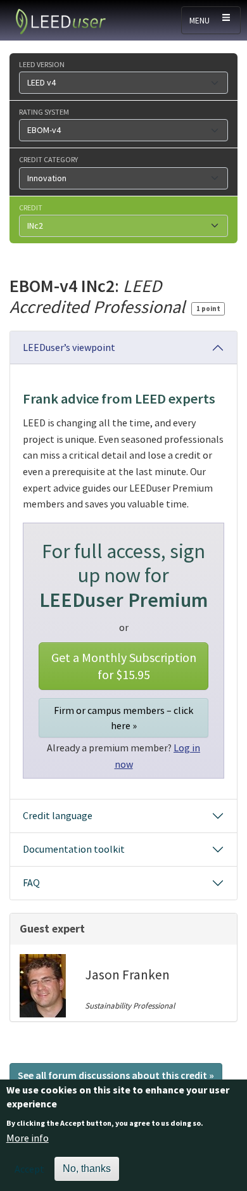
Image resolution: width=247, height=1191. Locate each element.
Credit (30, 207)
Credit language (57, 815)
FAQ (31, 882)
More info (27, 1137)
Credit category (48, 159)
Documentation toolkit (74, 849)
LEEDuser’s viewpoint (69, 347)
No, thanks (87, 1168)
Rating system (44, 111)
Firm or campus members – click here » (123, 718)
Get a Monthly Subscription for (123, 665)
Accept (29, 1168)
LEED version (42, 64)
